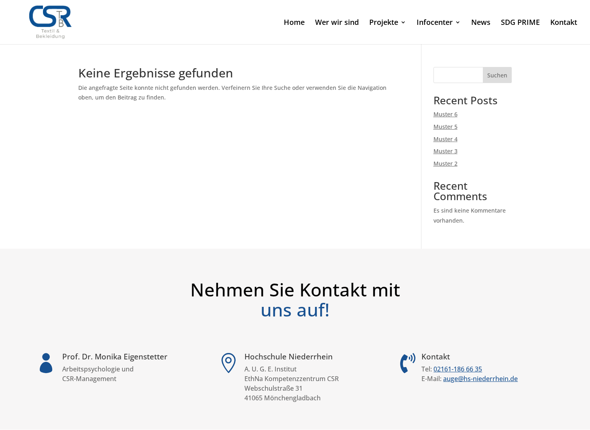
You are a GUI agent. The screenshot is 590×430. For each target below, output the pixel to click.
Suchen (497, 75)
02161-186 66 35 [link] (457, 369)
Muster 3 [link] (445, 151)
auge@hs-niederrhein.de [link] (480, 378)
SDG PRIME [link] (520, 23)
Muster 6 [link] (445, 114)
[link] (51, 21)
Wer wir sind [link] (337, 23)
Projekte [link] (383, 23)
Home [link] (294, 23)
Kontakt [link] (563, 23)
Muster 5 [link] (445, 126)
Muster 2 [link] (445, 163)
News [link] (480, 23)
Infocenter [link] (435, 23)
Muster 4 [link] (445, 139)
